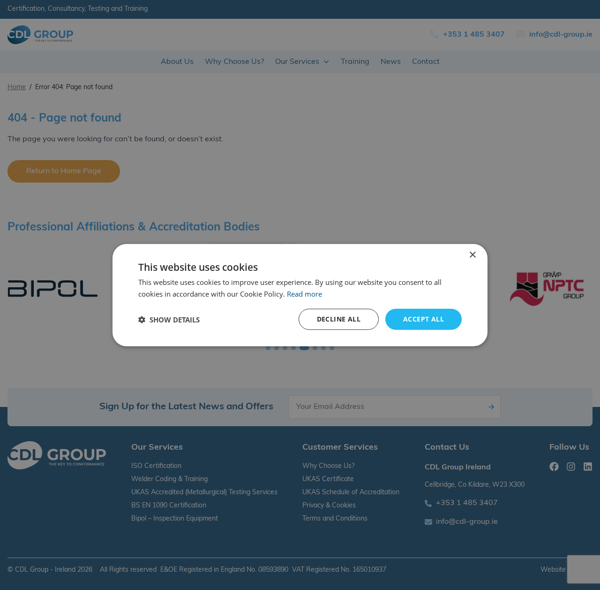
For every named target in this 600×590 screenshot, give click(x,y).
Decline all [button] (338, 318)
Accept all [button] (423, 318)
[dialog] (300, 295)
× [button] (472, 254)
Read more (304, 293)
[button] (169, 319)
